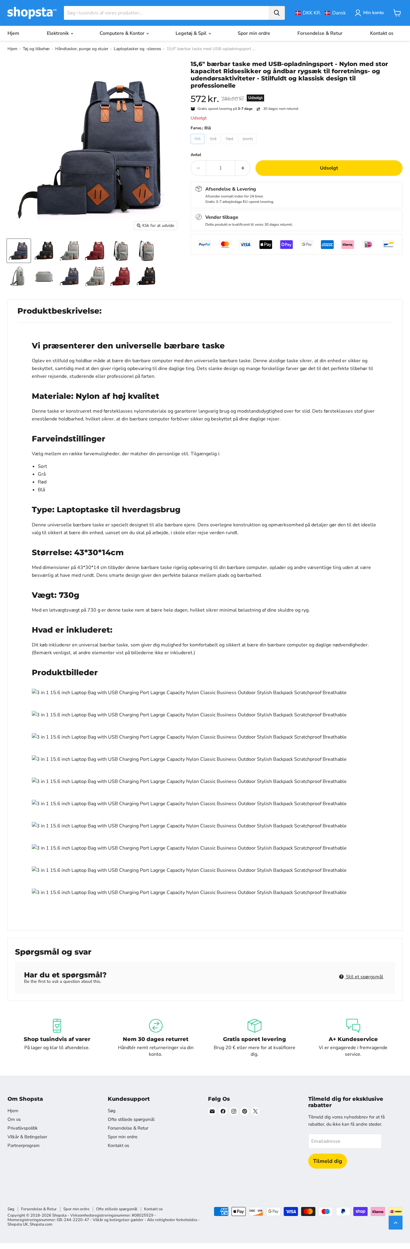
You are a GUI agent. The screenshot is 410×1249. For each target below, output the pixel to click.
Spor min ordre (254, 33)
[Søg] (277, 13)
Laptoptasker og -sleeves (137, 49)
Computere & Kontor (123, 33)
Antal (196, 154)
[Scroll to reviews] (296, 93)
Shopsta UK (18, 1224)
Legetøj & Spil (192, 33)
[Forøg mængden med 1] (243, 168)
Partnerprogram (24, 1145)
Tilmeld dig (327, 1161)
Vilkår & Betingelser (27, 1137)
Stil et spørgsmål (364, 977)
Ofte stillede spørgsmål (131, 1119)
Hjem (13, 33)
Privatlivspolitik (23, 1128)
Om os (14, 1119)
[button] (320, 13)
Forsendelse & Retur (319, 33)
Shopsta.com (41, 1224)
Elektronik (58, 33)
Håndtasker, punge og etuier (81, 49)
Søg (112, 1111)
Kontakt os (381, 33)
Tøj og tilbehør (36, 49)
